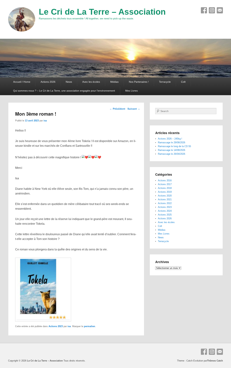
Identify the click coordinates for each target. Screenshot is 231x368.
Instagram (212, 10)
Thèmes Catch (215, 360)
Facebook (204, 10)
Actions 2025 (165, 214)
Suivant (133, 108)
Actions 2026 (48, 81)
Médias (114, 81)
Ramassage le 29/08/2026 (171, 142)
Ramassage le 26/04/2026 (171, 154)
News (69, 81)
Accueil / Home (21, 81)
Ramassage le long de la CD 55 (174, 146)
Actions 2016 (165, 180)
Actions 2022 (165, 203)
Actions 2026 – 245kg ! (170, 138)
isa (45, 120)
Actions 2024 (165, 211)
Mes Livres (131, 90)
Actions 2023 (56, 326)
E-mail (220, 10)
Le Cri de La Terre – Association (102, 11)
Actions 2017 (165, 184)
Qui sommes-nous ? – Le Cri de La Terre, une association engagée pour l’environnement (64, 90)
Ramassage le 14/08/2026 (171, 150)
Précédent (117, 108)
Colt (183, 81)
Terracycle (165, 81)
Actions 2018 (165, 188)
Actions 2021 (165, 199)
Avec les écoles (91, 81)
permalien (89, 326)
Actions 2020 (165, 195)
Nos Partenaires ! (139, 81)
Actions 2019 (165, 192)
